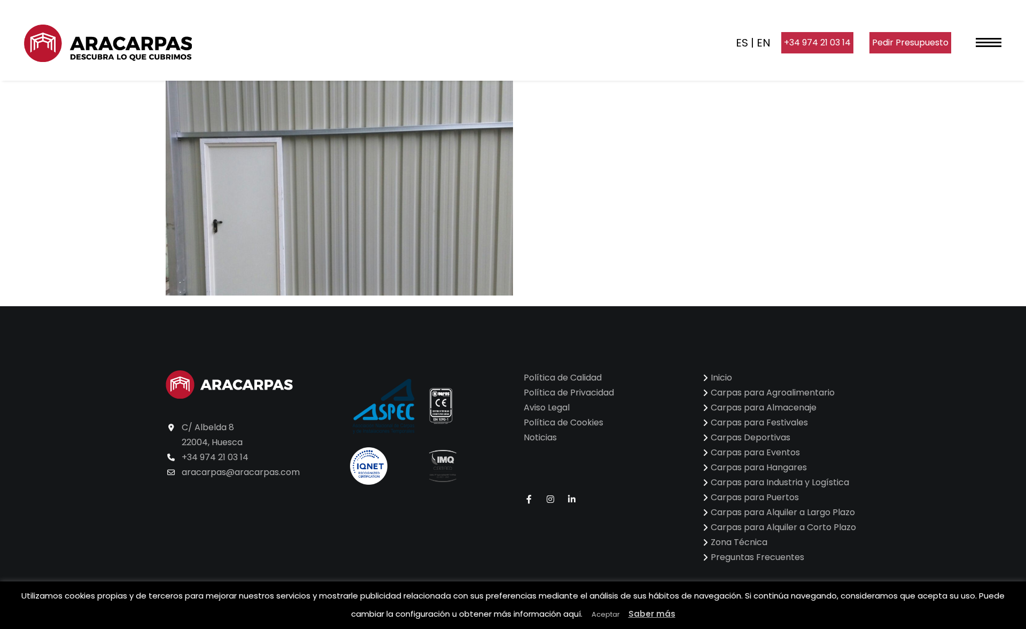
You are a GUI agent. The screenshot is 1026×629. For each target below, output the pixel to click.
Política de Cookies (563, 422)
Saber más (651, 613)
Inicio (721, 377)
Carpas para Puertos (755, 497)
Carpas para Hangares (759, 467)
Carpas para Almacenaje (764, 407)
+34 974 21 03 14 (817, 42)
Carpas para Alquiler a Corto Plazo (783, 527)
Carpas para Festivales (759, 422)
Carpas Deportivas (750, 437)
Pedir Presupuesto (910, 42)
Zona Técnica (739, 542)
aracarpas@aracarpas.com (241, 472)
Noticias (540, 437)
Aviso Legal (547, 407)
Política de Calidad (563, 377)
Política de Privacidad (569, 392)
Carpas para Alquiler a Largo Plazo (783, 512)
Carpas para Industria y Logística (780, 482)
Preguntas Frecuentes (757, 557)
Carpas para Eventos (755, 452)
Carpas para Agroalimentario (773, 392)
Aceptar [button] (606, 614)
